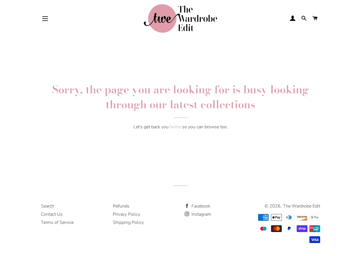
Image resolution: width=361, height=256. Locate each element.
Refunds (121, 206)
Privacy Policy (126, 214)
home (175, 127)
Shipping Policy (128, 222)
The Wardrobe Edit (301, 206)
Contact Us (52, 214)
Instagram (200, 214)
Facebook (200, 206)
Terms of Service (57, 222)
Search (47, 206)
